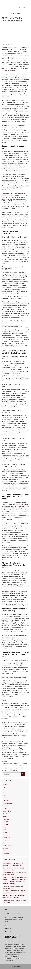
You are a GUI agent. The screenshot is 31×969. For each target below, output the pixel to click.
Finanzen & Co (7, 811)
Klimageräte (6, 835)
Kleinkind (5, 832)
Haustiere (5, 824)
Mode (4, 843)
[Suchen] (23, 774)
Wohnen (5, 851)
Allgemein (5, 784)
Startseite (7, 926)
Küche (4, 840)
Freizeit (5, 813)
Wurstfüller (6, 853)
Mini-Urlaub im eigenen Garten (10, 70)
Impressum (8, 928)
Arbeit (4, 787)
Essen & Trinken (7, 806)
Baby (4, 792)
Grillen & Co (6, 819)
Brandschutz (6, 800)
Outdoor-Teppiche (19, 504)
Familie (5, 808)
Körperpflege (6, 837)
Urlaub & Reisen (7, 845)
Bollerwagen (6, 798)
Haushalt (5, 821)
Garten (5, 761)
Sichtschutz (8, 591)
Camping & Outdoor (8, 803)
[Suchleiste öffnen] (20, 8)
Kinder (4, 829)
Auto (4, 790)
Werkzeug (5, 848)
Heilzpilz (5, 827)
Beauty (5, 795)
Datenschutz (8, 931)
